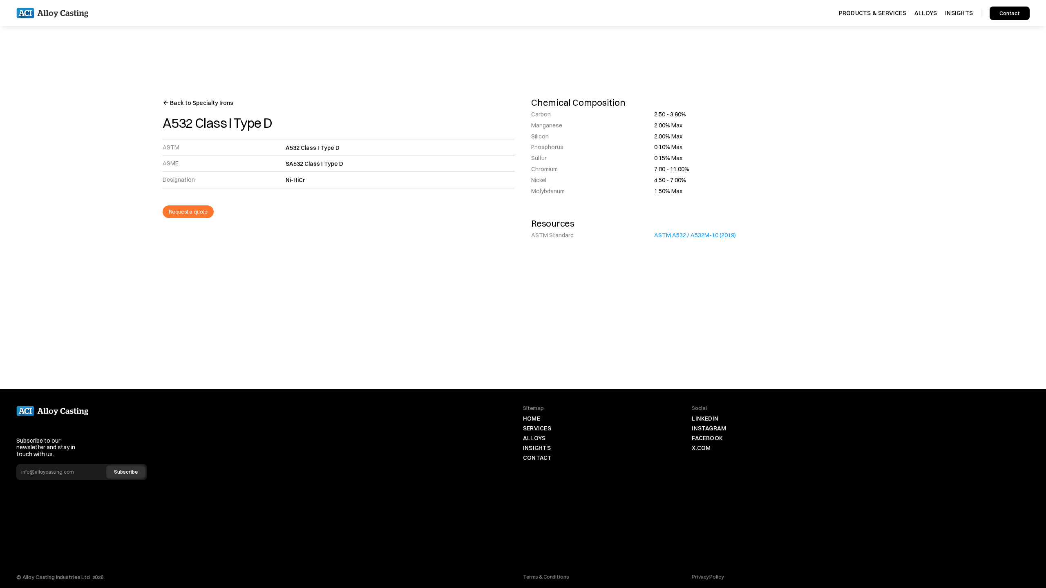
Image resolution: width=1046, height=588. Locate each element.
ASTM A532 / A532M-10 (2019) (695, 235)
